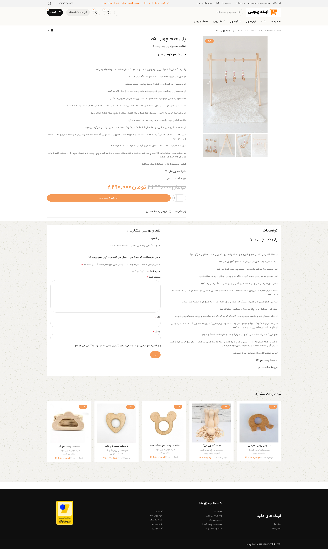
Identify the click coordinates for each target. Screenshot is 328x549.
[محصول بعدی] (48, 30)
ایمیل (157, 331)
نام (158, 317)
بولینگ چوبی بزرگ (211, 445)
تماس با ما (276, 528)
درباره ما (277, 524)
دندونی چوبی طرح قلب (116, 446)
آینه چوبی (158, 511)
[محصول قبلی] (55, 30)
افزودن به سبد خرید (108, 198)
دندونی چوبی (258, 453)
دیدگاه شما (154, 277)
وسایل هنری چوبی (214, 515)
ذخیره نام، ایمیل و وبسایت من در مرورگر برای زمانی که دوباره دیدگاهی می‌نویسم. (115, 346)
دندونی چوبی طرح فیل (259, 445)
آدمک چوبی (157, 528)
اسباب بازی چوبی (211, 453)
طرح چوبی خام (156, 515)
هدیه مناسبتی (156, 520)
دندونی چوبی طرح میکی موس (164, 445)
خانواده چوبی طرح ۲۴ (175, 171)
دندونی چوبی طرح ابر (69, 446)
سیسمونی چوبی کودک (261, 31)
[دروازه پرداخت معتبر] (64, 513)
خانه (278, 31)
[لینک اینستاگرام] (49, 3)
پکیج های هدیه (215, 520)
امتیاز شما (154, 271)
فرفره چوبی (157, 524)
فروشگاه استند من (176, 179)
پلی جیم (241, 31)
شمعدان (218, 511)
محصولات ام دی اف (213, 528)
